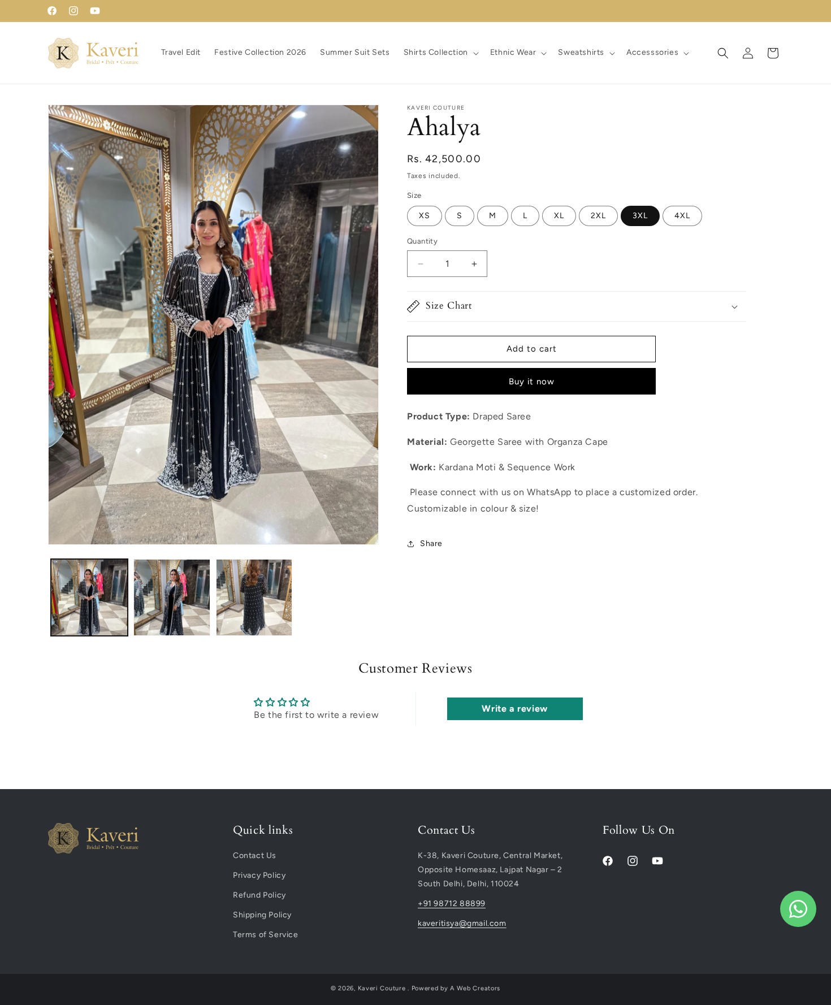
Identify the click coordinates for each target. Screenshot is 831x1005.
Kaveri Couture (382, 988)
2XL (598, 216)
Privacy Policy (259, 875)
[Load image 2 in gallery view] (171, 597)
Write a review (514, 708)
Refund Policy (259, 895)
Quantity (422, 241)
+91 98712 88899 (452, 903)
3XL (640, 216)
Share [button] (431, 544)
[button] (440, 52)
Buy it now (532, 381)
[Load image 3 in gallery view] (254, 597)
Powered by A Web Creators (456, 988)
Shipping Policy (262, 915)
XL (559, 216)
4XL (682, 216)
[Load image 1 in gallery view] (89, 597)
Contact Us (254, 855)
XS (424, 216)
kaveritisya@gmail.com (462, 923)
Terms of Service (265, 934)
